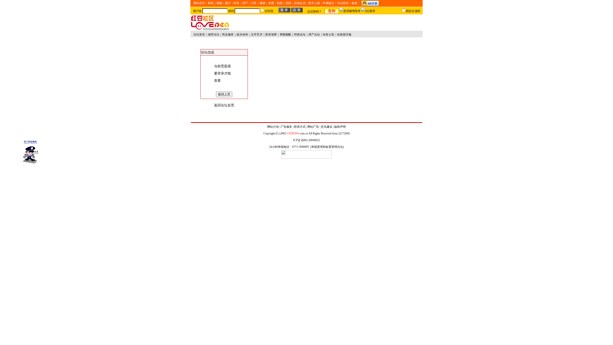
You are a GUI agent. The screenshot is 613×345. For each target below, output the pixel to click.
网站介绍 (273, 126)
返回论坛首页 (224, 105)
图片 (228, 3)
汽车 (254, 3)
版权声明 (340, 126)
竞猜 (288, 3)
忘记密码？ (314, 11)
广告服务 (286, 126)
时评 (236, 3)
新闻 (211, 3)
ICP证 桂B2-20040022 (306, 140)
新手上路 (314, 3)
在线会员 (300, 3)
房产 (245, 3)
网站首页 (199, 3)
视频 (219, 3)
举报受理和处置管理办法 (327, 147)
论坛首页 (199, 34)
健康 (262, 3)
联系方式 (300, 126)
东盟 (271, 3)
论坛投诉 (343, 3)
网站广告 (313, 126)
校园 (280, 3)
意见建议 (326, 126)
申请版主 (328, 3)
